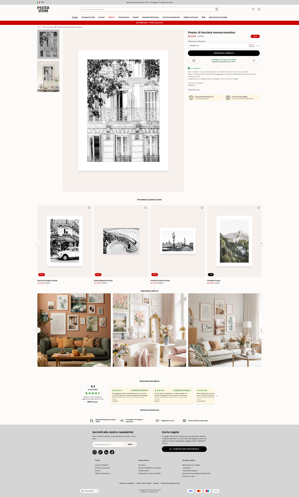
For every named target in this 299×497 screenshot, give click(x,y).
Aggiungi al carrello (224, 53)
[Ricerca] (217, 9)
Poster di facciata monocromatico (69, 27)
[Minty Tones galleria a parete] (225, 330)
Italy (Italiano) (89, 491)
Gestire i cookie (189, 476)
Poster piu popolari (102, 468)
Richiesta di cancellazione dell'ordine (196, 473)
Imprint (156, 483)
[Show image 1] (48, 44)
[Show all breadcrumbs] (40, 27)
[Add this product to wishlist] (254, 60)
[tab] (253, 9)
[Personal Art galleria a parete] (74, 330)
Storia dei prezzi (194, 90)
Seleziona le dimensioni (197, 41)
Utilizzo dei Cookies (143, 483)
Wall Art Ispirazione (102, 473)
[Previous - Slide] (38, 243)
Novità (97, 471)
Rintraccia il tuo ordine (191, 465)
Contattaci (187, 468)
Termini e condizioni (127, 483)
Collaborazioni (143, 471)
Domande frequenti (190, 471)
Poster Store (155, 490)
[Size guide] (194, 60)
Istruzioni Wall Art (102, 465)
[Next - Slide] (261, 243)
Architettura (49, 27)
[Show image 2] (48, 76)
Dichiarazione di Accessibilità (149, 473)
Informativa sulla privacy (170, 483)
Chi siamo (142, 465)
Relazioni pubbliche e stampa (149, 468)
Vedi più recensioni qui (149, 410)
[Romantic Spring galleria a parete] (149, 330)
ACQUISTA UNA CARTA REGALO (186, 449)
